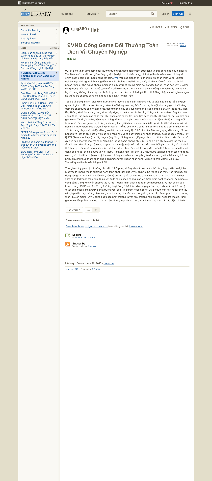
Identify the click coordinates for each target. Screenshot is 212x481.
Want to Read (39, 34)
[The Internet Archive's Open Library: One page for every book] (36, 13)
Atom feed (92, 246)
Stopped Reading (39, 42)
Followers (171, 26)
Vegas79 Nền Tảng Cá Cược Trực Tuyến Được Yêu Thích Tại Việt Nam (39, 125)
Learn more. (136, 226)
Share (186, 26)
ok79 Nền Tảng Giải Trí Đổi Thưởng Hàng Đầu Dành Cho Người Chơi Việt (39, 154)
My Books (67, 13)
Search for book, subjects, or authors (87, 226)
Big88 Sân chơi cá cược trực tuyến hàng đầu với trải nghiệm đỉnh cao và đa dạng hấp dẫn (39, 55)
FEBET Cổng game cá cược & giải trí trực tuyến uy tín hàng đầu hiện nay (39, 135)
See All (53, 48)
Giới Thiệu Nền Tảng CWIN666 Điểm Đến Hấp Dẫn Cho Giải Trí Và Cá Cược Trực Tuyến (39, 96)
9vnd (116, 77)
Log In (165, 13)
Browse (91, 13)
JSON (77, 237)
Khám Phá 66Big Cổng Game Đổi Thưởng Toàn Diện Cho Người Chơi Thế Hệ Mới (39, 105)
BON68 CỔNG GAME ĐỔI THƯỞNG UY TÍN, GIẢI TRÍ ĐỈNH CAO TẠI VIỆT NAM (39, 115)
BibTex (93, 237)
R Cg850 (182, 43)
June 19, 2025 (71, 269)
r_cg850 (79, 28)
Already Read (39, 38)
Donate (167, 3)
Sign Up (178, 13)
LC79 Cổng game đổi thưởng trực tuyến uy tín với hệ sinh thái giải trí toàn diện (39, 144)
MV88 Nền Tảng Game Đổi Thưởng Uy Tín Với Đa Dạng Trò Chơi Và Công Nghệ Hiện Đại (39, 65)
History (183, 45)
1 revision (109, 263)
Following (156, 26)
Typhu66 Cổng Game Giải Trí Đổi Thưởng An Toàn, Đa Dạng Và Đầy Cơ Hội (39, 86)
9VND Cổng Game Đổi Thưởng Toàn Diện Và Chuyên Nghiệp (39, 76)
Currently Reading (39, 30)
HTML (83, 237)
